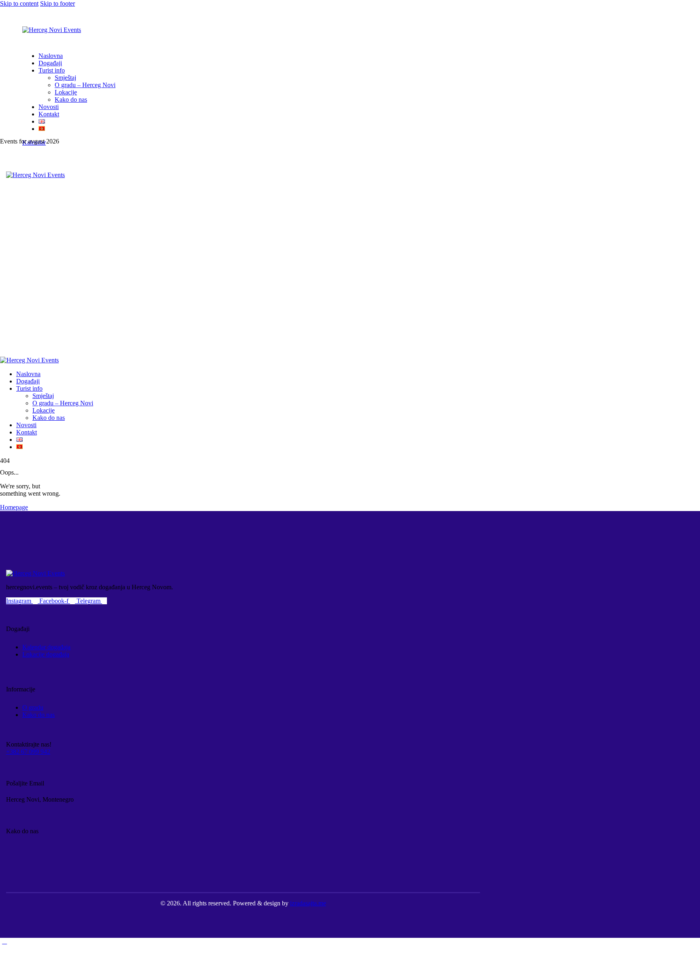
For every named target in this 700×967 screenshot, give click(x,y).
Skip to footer (57, 3)
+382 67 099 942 (28, 751)
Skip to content (19, 3)
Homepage (14, 507)
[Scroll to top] (4, 941)
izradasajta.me (308, 903)
